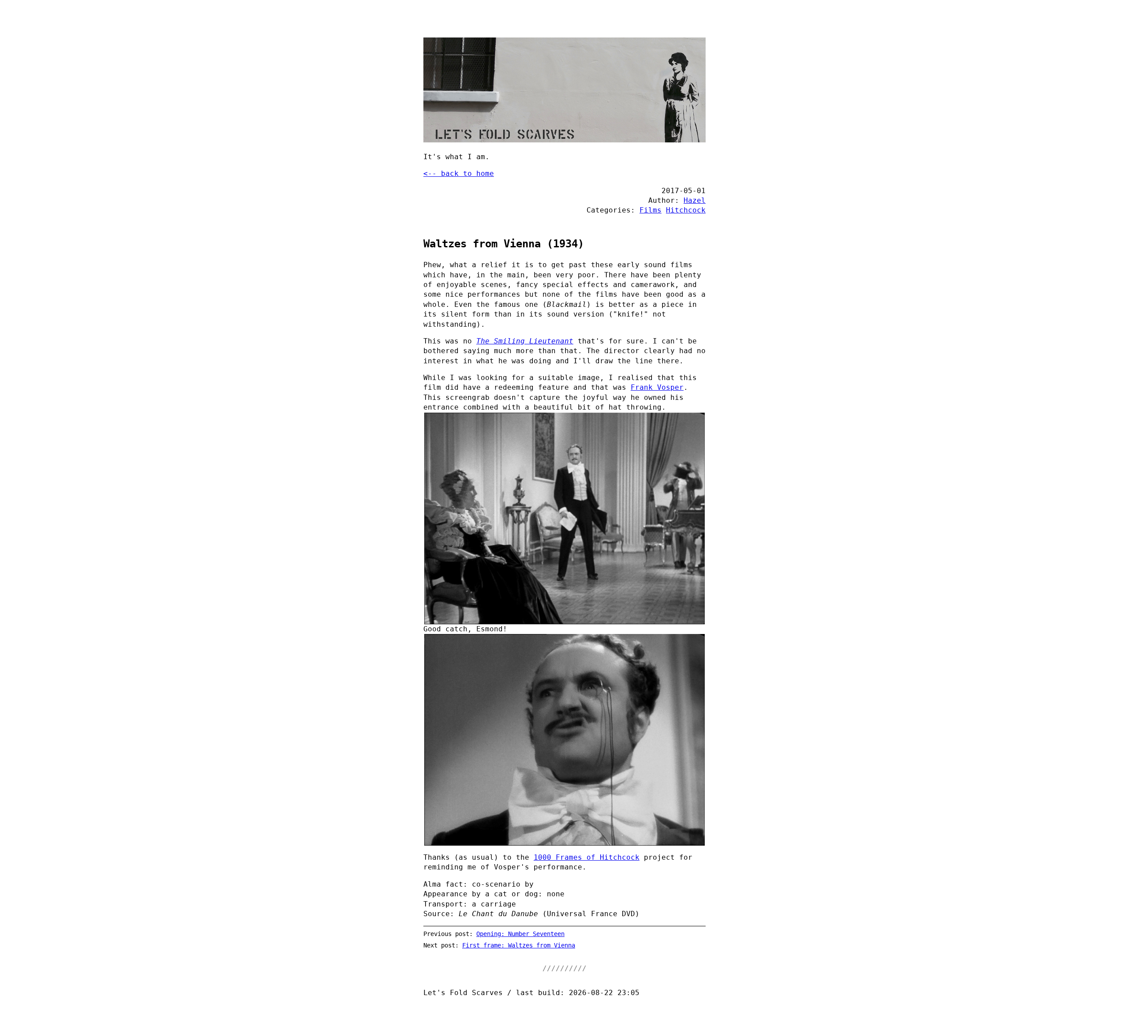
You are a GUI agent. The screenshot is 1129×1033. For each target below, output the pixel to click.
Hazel (695, 200)
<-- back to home (458, 173)
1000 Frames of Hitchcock (586, 857)
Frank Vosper (657, 387)
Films (650, 210)
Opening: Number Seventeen (520, 933)
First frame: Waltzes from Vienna (518, 945)
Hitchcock (686, 210)
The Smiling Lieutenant (524, 341)
